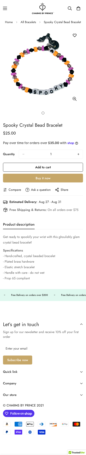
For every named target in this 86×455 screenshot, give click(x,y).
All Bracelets (28, 22)
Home (9, 22)
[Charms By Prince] (43, 8)
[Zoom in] (74, 98)
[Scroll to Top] (79, 434)
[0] (78, 8)
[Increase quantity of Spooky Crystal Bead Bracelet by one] (78, 154)
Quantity (9, 154)
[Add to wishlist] (74, 35)
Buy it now (43, 178)
